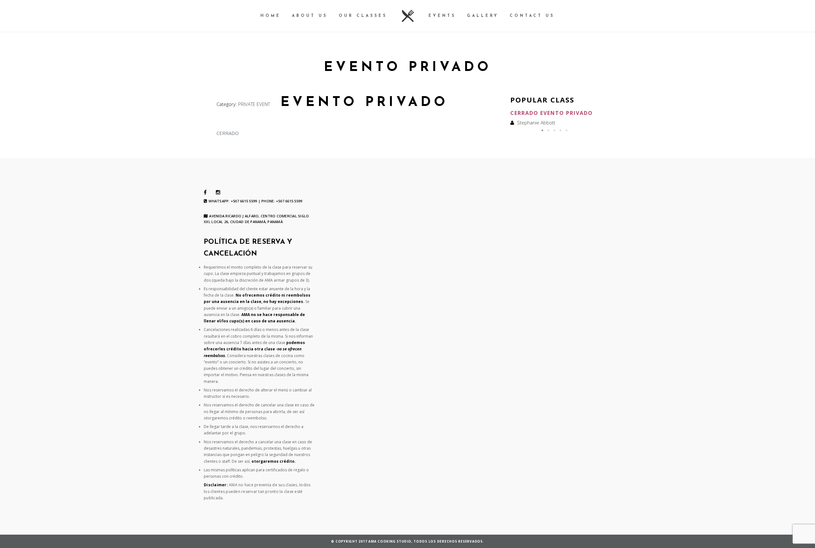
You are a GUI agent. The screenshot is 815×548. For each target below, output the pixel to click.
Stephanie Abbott (536, 122)
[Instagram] (218, 192)
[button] (542, 130)
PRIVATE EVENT (254, 104)
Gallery (483, 16)
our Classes (363, 16)
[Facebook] (205, 192)
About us (310, 16)
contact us (532, 16)
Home (270, 16)
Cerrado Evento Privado (551, 112)
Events (442, 16)
